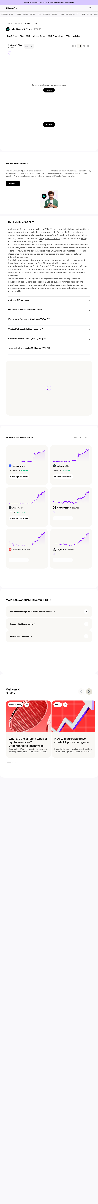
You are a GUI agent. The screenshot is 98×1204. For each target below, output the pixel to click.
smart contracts (52, 238)
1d (88, 46)
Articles (76, 36)
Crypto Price (17, 23)
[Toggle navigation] (90, 8)
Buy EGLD (49, 124)
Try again (49, 90)
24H (76, 437)
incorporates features (64, 284)
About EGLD (25, 36)
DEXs (39, 241)
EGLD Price (12, 36)
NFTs (83, 238)
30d (74, 46)
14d (79, 46)
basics (57, 704)
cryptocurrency (15, 704)
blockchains (22, 256)
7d (84, 46)
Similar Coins (39, 36)
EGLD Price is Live (55, 36)
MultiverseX (13, 229)
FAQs (68, 36)
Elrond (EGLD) (45, 229)
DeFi (41, 238)
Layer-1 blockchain (65, 229)
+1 (27, 704)
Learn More (70, 2)
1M (86, 437)
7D (81, 437)
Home (8, 23)
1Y (90, 437)
